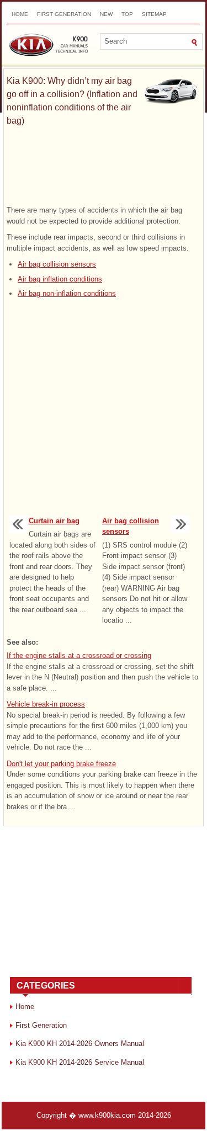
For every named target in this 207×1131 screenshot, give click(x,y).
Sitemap (154, 14)
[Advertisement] (103, 166)
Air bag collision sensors (57, 264)
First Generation (64, 14)
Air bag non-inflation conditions (67, 293)
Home (20, 14)
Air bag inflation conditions (60, 279)
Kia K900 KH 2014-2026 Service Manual (79, 1062)
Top (127, 14)
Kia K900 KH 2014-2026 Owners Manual (79, 1043)
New (106, 14)
